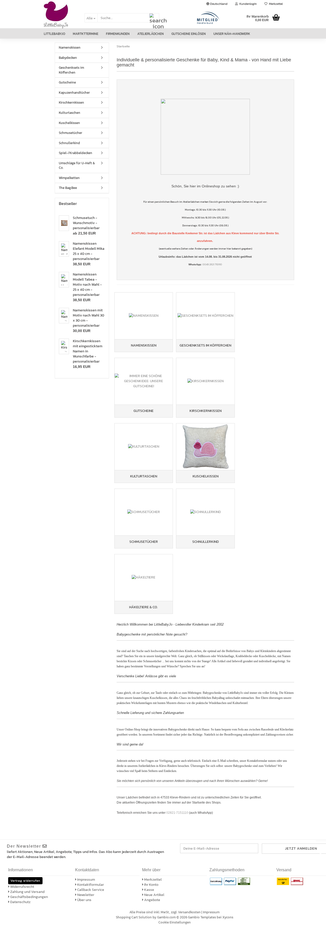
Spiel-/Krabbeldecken (75, 152)
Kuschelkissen (69, 122)
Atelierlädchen (150, 33)
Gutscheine (67, 82)
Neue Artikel (153, 895)
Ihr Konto (150, 884)
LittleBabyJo (54, 33)
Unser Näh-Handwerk (231, 33)
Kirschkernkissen (71, 102)
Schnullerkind (69, 143)
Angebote (151, 900)
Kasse (148, 889)
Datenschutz (20, 902)
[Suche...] (154, 18)
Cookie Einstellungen (174, 922)
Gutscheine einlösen (188, 33)
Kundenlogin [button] (247, 4)
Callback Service (90, 889)
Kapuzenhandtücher (74, 92)
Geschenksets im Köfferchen (71, 70)
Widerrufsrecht (21, 886)
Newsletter (85, 895)
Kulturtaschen (69, 112)
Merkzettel (275, 4)
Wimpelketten (69, 177)
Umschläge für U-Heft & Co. (77, 165)
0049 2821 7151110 (212, 264)
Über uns (83, 900)
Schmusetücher (70, 132)
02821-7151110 (177, 812)
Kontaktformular (90, 884)
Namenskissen (69, 47)
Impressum (85, 879)
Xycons (227, 917)
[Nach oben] (316, 917)
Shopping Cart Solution (134, 917)
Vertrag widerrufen (25, 880)
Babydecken (68, 57)
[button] (216, 4)
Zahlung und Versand (27, 891)
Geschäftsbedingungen (28, 897)
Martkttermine (85, 33)
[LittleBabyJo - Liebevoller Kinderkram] (60, 18)
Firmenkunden (118, 33)
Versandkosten (189, 912)
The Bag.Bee (68, 187)
